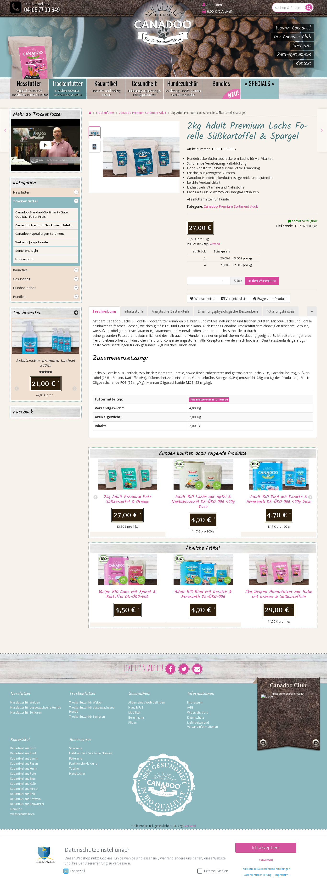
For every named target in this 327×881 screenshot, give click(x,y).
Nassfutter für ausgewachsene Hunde (35, 707)
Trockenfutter (67, 88)
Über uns (301, 46)
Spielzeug (75, 748)
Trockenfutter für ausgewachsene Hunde (91, 709)
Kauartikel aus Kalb (23, 784)
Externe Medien (216, 871)
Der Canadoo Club (292, 37)
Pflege (132, 723)
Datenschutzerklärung (257, 874)
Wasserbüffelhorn (22, 814)
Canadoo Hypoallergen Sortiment (39, 233)
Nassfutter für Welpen (25, 702)
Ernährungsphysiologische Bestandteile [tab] (228, 311)
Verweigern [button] (266, 859)
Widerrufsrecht (197, 712)
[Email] (197, 669)
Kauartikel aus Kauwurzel (27, 804)
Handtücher (77, 774)
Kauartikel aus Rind (23, 753)
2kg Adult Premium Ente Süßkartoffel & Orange (128, 499)
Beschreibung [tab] (104, 311)
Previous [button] (95, 497)
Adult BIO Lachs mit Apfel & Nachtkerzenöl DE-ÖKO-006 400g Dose (203, 502)
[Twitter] (184, 669)
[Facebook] (170, 669)
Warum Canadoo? (293, 28)
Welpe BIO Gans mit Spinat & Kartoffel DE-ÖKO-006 (127, 594)
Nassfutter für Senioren (26, 712)
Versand (215, 244)
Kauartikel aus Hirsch (24, 789)
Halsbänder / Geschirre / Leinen (90, 753)
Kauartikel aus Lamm (24, 758)
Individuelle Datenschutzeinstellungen (266, 868)
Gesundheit (144, 88)
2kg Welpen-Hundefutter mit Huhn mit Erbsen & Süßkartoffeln (278, 594)
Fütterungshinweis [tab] (280, 311)
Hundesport (24, 259)
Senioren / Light (26, 250)
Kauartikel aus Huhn (23, 769)
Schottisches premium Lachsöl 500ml (45, 363)
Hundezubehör (183, 88)
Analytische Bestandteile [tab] (171, 311)
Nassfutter (29, 88)
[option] (127, 495)
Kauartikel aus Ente (23, 779)
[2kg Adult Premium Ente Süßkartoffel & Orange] (322, 130)
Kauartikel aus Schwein (25, 799)
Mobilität (134, 712)
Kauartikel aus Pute (23, 774)
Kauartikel (105, 88)
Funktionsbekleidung (83, 763)
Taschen (74, 769)
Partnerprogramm (294, 55)
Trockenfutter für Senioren (87, 717)
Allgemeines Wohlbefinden (146, 702)
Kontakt (303, 64)
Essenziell (77, 871)
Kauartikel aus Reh (22, 794)
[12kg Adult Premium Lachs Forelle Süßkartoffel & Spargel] (5, 130)
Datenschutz (195, 717)
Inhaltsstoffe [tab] (134, 311)
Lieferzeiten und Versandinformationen (202, 725)
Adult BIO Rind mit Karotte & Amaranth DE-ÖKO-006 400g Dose (278, 499)
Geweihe (16, 809)
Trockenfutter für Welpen (86, 702)
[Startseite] (90, 113)
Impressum (195, 702)
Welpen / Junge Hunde (31, 242)
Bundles (221, 83)
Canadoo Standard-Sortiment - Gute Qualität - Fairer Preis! (41, 214)
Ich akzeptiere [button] (266, 847)
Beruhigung (136, 717)
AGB (190, 707)
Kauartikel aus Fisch (23, 748)
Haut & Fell (135, 707)
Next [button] (310, 497)
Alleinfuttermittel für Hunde (209, 399)
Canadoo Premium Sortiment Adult (142, 113)
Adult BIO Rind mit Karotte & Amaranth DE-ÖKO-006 (203, 594)
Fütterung (75, 758)
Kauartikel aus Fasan (24, 763)
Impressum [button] (281, 874)
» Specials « (260, 83)
